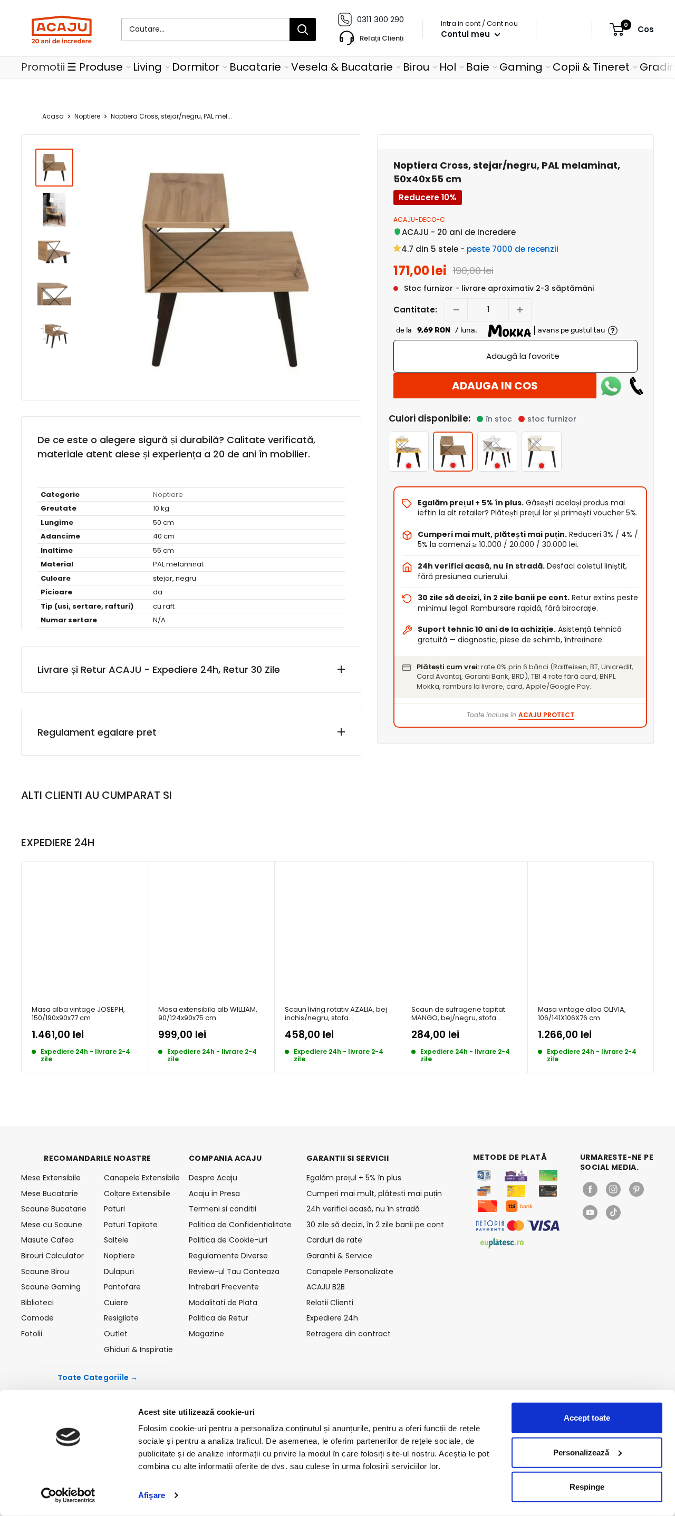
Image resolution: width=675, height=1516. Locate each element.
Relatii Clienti (329, 1302)
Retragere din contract (348, 1333)
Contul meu (466, 34)
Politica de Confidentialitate (240, 1224)
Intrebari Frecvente (224, 1287)
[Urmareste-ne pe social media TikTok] (613, 1212)
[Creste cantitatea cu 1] (520, 310)
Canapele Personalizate (349, 1271)
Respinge (587, 1486)
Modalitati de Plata (223, 1302)
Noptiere (87, 116)
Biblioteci (37, 1302)
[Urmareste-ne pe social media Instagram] (613, 1189)
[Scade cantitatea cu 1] (456, 310)
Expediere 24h (332, 1318)
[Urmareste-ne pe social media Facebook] (590, 1189)
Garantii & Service (339, 1255)
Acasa (53, 116)
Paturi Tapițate (131, 1224)
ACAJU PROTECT (546, 714)
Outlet (116, 1333)
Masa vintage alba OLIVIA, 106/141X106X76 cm (582, 1014)
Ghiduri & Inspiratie (138, 1349)
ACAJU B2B (325, 1287)
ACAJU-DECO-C (419, 219)
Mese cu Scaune (51, 1224)
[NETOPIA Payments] (518, 1225)
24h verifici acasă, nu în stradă (363, 1209)
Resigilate (121, 1318)
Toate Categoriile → (97, 1377)
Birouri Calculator (52, 1255)
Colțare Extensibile (137, 1193)
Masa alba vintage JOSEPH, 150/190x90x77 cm (78, 1014)
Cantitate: (415, 309)
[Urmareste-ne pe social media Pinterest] (636, 1189)
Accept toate (587, 1417)
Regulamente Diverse (228, 1255)
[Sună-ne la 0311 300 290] (636, 385)
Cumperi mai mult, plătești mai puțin (374, 1193)
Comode (37, 1318)
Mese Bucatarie (49, 1193)
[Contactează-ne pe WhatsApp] (611, 385)
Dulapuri (119, 1271)
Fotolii (31, 1333)
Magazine (206, 1333)
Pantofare (122, 1287)
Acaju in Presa (214, 1193)
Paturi (114, 1209)
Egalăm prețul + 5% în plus (353, 1177)
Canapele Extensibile (139, 1177)
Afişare (151, 1495)
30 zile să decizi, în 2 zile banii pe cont (375, 1224)
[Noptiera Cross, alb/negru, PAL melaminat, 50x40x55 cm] (497, 452)
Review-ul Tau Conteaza (234, 1271)
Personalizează (581, 1451)
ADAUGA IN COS (495, 385)
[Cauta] (303, 29)
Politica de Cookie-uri (228, 1240)
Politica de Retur (218, 1318)
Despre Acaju (213, 1177)
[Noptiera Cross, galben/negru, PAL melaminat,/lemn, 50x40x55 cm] (409, 452)
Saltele (116, 1240)
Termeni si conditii (222, 1209)
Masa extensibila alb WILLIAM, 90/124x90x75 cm (207, 1014)
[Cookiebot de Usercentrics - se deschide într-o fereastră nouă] (68, 1495)
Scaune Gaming (51, 1287)
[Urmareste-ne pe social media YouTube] (590, 1212)
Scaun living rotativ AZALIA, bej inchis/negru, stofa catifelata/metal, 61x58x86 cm (336, 1014)
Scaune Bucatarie (53, 1209)
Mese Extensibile (51, 1177)
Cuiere (116, 1302)
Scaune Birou (45, 1271)
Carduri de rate (334, 1240)
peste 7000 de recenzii (512, 249)
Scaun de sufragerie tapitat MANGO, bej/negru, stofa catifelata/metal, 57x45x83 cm (463, 1014)
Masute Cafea (47, 1240)
